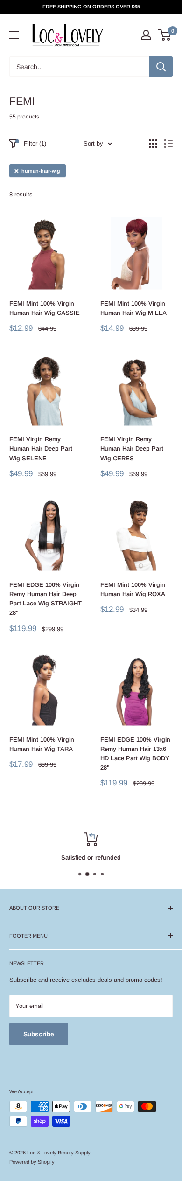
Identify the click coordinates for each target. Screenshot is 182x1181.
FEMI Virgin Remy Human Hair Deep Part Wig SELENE (40, 448)
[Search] (161, 66)
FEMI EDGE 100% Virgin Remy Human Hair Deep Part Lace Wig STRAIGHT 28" (45, 598)
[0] (165, 35)
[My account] (146, 35)
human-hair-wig (40, 171)
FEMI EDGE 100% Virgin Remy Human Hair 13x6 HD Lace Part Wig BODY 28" (135, 753)
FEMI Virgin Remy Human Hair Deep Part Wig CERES (131, 448)
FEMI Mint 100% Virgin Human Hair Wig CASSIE (44, 308)
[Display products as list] (168, 143)
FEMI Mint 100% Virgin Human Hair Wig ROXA (132, 589)
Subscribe (38, 1034)
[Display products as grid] (153, 143)
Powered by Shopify (32, 1162)
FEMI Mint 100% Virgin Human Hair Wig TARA (41, 744)
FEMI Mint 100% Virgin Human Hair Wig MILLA (133, 308)
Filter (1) (35, 143)
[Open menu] (14, 35)
